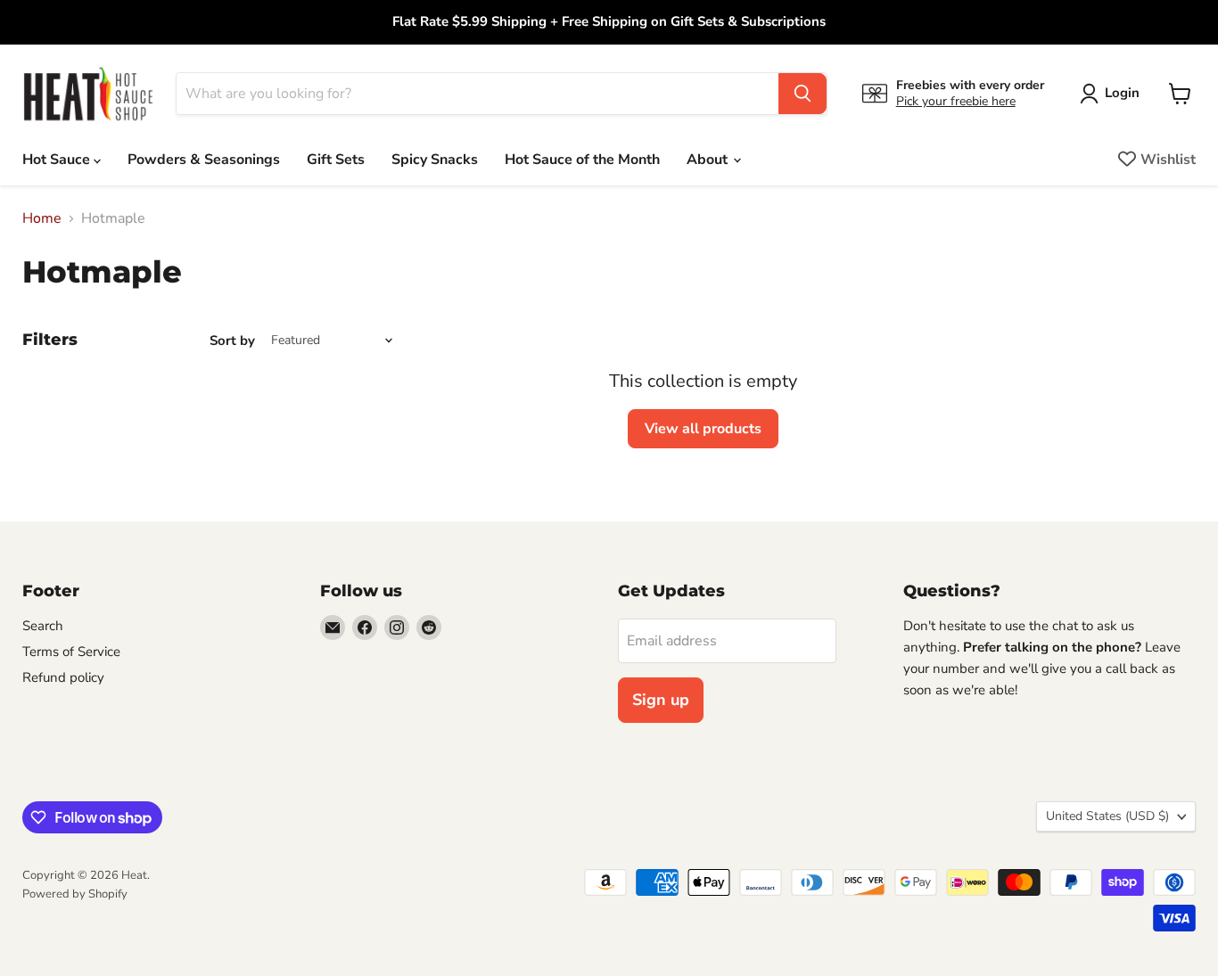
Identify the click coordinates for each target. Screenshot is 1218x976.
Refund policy (63, 677)
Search (42, 626)
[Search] (802, 93)
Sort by (232, 341)
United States (1107, 816)
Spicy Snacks (434, 159)
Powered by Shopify (75, 894)
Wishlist (1168, 159)
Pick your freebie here (956, 101)
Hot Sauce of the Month (582, 159)
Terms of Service (71, 651)
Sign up (660, 699)
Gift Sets (336, 159)
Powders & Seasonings (204, 159)
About (709, 159)
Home (42, 218)
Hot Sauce (58, 159)
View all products (703, 429)
